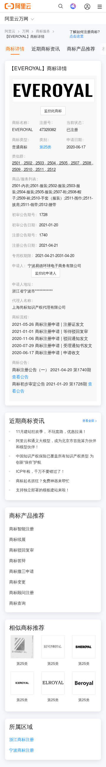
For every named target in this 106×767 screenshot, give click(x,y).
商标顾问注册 (21, 592)
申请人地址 (21, 284)
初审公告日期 (23, 225)
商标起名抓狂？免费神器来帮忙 (42, 480)
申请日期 (74, 139)
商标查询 (17, 603)
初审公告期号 (23, 214)
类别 (43, 139)
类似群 (18, 156)
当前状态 (74, 122)
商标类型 (19, 139)
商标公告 (19, 362)
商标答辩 (17, 560)
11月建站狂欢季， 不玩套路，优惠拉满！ (51, 431)
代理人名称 (21, 300)
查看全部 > (89, 420)
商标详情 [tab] (15, 48)
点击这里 (76, 35)
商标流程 (19, 317)
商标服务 (43, 30)
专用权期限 (21, 255)
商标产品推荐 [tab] (81, 48)
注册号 (45, 122)
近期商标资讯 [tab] (46, 48)
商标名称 (19, 122)
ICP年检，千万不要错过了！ (40, 471)
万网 (25, 30)
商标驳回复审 (21, 550)
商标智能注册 (21, 528)
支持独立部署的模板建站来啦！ (42, 490)
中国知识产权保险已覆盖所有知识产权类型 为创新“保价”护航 (55, 459)
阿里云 (10, 30)
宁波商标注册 (21, 750)
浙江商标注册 (21, 739)
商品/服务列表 (24, 178)
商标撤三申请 (21, 571)
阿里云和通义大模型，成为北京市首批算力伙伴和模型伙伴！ (56, 443)
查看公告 (20, 377)
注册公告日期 (23, 245)
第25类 (45, 147)
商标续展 (17, 539)
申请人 (18, 265)
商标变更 (17, 582)
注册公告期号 (23, 235)
